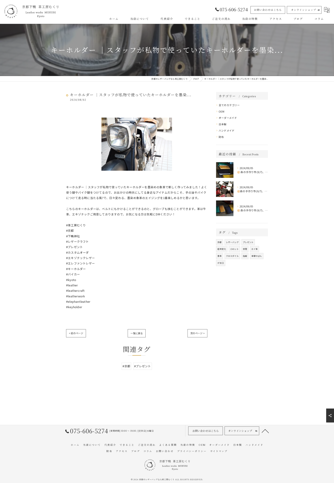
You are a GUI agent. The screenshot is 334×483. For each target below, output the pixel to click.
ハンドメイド (226, 130)
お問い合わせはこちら (268, 9)
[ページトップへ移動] (265, 430)
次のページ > (197, 333)
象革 (219, 255)
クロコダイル (232, 255)
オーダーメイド (228, 118)
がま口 (220, 262)
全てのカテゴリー (229, 105)
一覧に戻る (136, 333)
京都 (219, 242)
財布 (221, 137)
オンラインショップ (303, 9)
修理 (245, 248)
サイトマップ (219, 451)
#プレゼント (142, 366)
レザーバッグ (232, 242)
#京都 (126, 366)
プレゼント (248, 242)
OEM (222, 111)
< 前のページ (76, 333)
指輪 (245, 255)
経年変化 (221, 248)
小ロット (234, 248)
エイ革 (254, 248)
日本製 (223, 124)
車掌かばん (256, 255)
